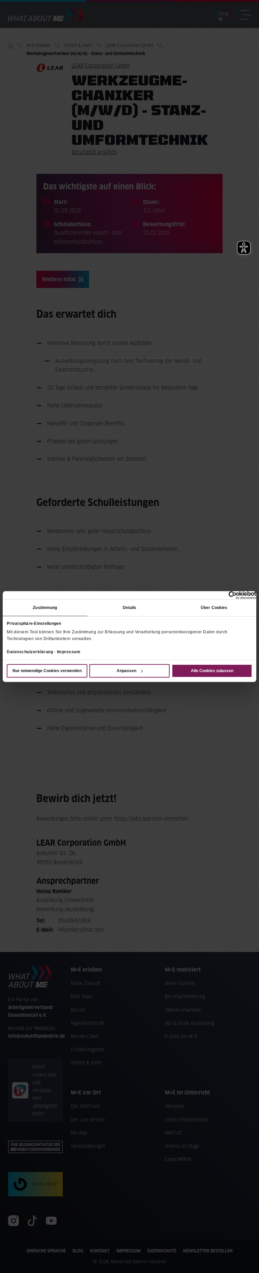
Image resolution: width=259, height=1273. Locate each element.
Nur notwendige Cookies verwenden (47, 670)
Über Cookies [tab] (214, 607)
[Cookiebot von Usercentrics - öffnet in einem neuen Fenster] (226, 595)
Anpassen (126, 670)
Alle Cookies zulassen (212, 670)
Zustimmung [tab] (45, 607)
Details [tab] (130, 607)
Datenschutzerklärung (30, 651)
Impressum (69, 651)
